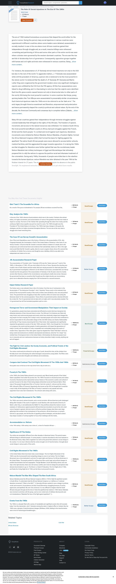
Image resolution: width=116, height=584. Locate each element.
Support (61, 558)
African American (13, 525)
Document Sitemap (39, 545)
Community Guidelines (91, 548)
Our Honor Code (89, 550)
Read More (102, 205)
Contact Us (62, 563)
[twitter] (14, 548)
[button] (10, 3)
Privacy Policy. (41, 582)
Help (60, 560)
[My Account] (106, 2)
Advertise (62, 548)
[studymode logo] (28, 3)
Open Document (27, 20)
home (10, 6)
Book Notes (37, 557)
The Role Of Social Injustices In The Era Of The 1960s (42, 9)
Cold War (61, 522)
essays (16, 6)
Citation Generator (39, 560)
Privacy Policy (89, 553)
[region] (58, 577)
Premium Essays (39, 548)
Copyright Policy (90, 545)
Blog (60, 553)
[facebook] (10, 548)
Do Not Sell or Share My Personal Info (88, 576)
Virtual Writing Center (40, 553)
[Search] (80, 3)
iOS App (36, 562)
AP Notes (37, 555)
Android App (37, 564)
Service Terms (89, 555)
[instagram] (18, 548)
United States (12, 522)
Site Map (62, 555)
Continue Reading (45, 164)
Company (62, 545)
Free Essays (37, 550)
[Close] (113, 577)
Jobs (60, 550)
